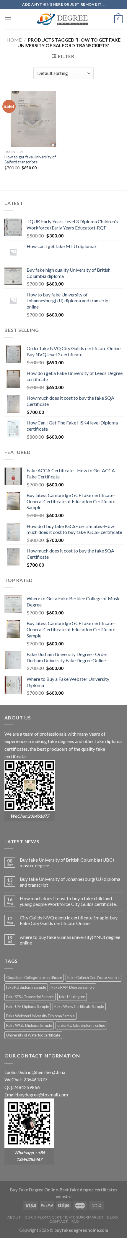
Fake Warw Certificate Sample (79, 1006)
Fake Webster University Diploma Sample (40, 1016)
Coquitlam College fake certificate (34, 977)
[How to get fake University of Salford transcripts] (32, 119)
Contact (58, 1221)
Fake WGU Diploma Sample (29, 1025)
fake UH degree (72, 996)
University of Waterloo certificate (33, 1035)
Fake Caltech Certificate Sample (93, 977)
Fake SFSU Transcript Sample (30, 996)
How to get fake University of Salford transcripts (30, 160)
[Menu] (8, 19)
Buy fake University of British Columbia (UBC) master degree (67, 862)
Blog (112, 1217)
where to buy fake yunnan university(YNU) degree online (70, 939)
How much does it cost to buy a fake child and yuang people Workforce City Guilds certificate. (68, 901)
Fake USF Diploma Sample (27, 1006)
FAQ (75, 1221)
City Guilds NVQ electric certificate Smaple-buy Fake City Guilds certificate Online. (69, 920)
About (14, 1217)
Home (14, 39)
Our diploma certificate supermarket (64, 1217)
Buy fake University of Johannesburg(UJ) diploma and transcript (70, 881)
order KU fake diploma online (81, 1025)
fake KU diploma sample (26, 987)
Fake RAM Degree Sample (73, 987)
